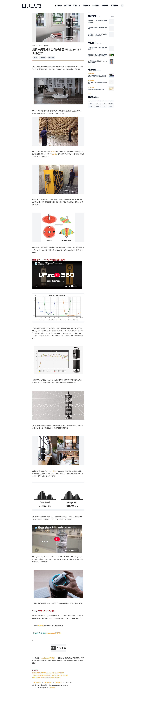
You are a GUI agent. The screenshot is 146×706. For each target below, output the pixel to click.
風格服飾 (104, 5)
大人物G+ (58, 683)
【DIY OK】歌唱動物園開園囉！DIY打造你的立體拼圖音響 (50, 675)
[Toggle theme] (122, 5)
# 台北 (97, 103)
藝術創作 (86, 5)
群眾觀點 (46, 45)
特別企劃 (76, 5)
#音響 (35, 57)
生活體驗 (95, 5)
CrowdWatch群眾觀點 (47, 658)
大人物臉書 (48, 683)
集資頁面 (41, 626)
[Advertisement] (58, 694)
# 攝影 (97, 101)
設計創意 (67, 5)
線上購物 (58, 5)
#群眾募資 (51, 57)
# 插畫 (104, 101)
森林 (54, 471)
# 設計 (110, 106)
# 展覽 (104, 106)
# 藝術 (97, 106)
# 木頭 (91, 106)
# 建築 (104, 103)
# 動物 (91, 103)
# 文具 (110, 101)
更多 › (112, 16)
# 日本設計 (111, 103)
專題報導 (114, 5)
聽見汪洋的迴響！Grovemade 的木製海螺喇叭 (46, 678)
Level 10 (53, 151)
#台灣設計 (42, 57)
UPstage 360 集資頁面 (53, 633)
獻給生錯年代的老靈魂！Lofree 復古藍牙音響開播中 (48, 673)
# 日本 (91, 101)
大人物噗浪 (37, 683)
